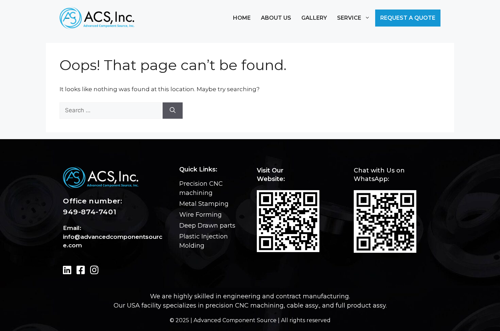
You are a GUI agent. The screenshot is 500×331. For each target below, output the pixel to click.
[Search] (173, 110)
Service (349, 18)
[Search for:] (110, 110)
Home (242, 18)
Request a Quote (407, 18)
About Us (276, 18)
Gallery (314, 18)
